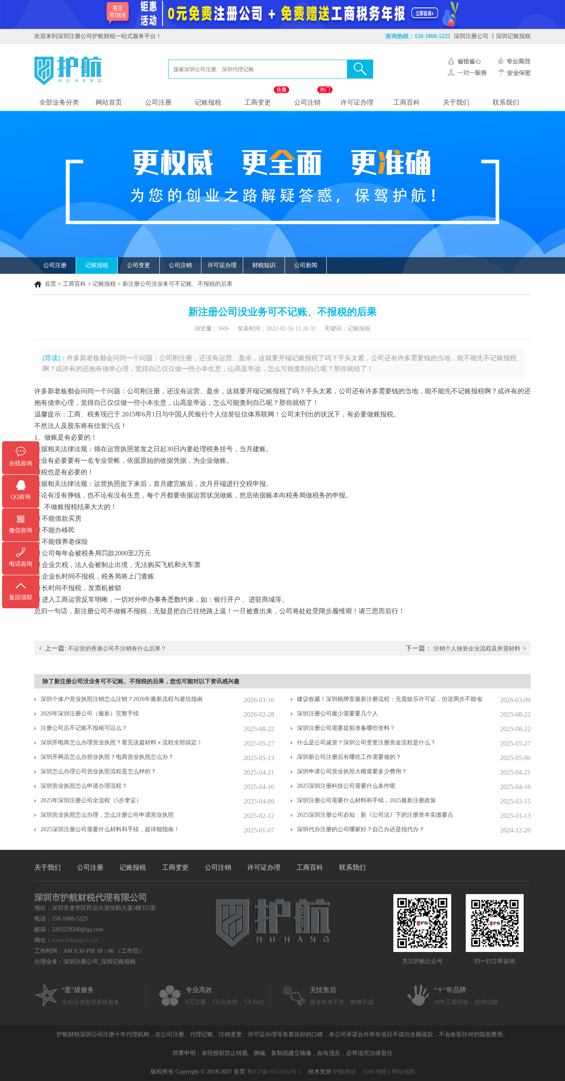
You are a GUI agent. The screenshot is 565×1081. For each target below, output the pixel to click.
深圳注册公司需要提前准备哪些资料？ (346, 728)
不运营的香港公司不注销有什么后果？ (117, 649)
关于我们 (456, 102)
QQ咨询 (21, 497)
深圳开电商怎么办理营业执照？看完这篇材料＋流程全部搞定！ (122, 742)
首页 (50, 284)
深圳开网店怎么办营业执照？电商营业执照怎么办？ (107, 757)
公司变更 (138, 265)
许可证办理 (356, 102)
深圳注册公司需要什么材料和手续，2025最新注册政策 (366, 800)
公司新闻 (305, 265)
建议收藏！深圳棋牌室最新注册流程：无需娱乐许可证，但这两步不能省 (389, 699)
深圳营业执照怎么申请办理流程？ (84, 786)
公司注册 (158, 102)
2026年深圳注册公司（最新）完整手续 (90, 713)
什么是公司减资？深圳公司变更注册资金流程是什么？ (366, 742)
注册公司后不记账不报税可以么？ (84, 728)
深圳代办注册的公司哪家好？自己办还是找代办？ (360, 829)
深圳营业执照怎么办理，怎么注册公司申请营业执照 (107, 815)
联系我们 (506, 102)
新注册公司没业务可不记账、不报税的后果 (177, 284)
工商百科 (406, 102)
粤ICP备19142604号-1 (274, 1072)
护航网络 (344, 1072)
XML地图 (375, 1072)
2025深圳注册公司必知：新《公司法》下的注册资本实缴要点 (375, 815)
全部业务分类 (59, 102)
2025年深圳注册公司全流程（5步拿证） (91, 800)
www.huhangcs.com (75, 940)
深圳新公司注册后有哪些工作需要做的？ (349, 757)
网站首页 (109, 102)
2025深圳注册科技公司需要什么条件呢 (346, 786)
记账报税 (208, 102)
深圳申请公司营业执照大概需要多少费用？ (352, 771)
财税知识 (263, 265)
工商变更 (257, 102)
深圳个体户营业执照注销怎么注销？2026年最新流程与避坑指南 (122, 699)
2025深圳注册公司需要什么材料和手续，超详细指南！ (110, 829)
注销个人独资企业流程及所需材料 (476, 649)
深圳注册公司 (471, 36)
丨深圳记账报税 (510, 36)
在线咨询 (20, 463)
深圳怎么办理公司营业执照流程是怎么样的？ (98, 771)
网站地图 (403, 1072)
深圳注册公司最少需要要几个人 (337, 713)
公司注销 (307, 102)
